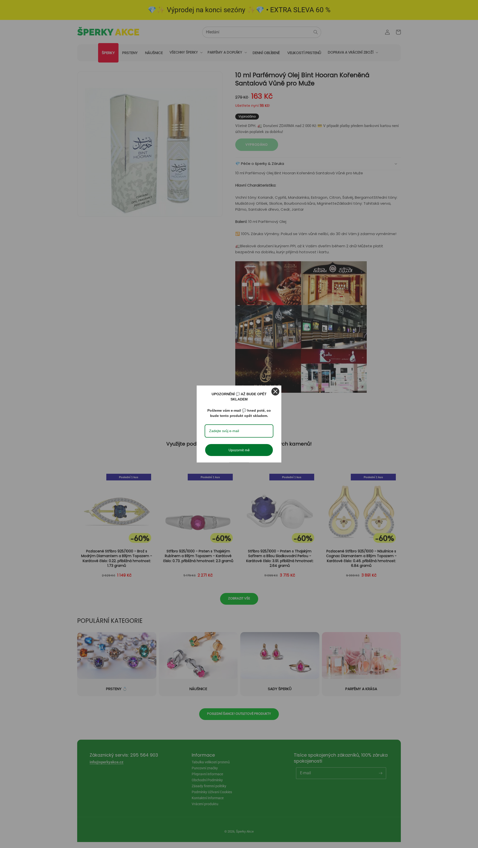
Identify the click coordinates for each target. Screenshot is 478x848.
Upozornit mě (239, 450)
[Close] (275, 391)
